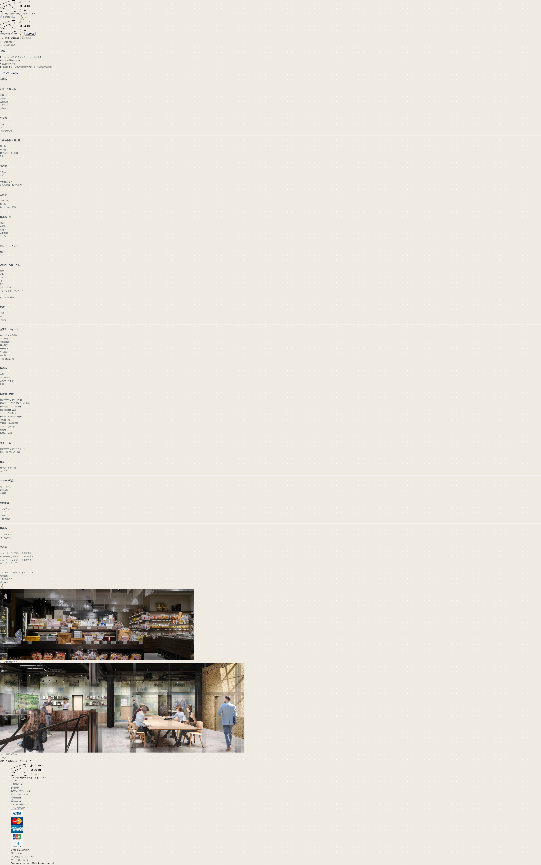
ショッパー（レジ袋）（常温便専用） (17, 553)
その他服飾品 (6, 537)
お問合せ (4, 575)
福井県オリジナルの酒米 (11, 416)
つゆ (2, 277)
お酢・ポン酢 (6, 287)
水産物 (3, 226)
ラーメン (4, 127)
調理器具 (4, 489)
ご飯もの (4, 101)
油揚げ (3, 229)
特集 (3, 51)
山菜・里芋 (5, 200)
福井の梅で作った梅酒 (10, 452)
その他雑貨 (5, 518)
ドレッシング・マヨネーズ (12, 290)
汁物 (2, 156)
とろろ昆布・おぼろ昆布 (11, 185)
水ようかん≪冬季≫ (9, 335)
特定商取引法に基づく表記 (23, 856)
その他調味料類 (7, 297)
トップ (3, 757)
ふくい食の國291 (7, 41)
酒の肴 (3, 146)
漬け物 (3, 149)
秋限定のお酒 (6, 433)
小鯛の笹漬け (6, 181)
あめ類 (3, 355)
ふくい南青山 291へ (20, 807)
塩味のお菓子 (6, 341)
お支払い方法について (21, 790)
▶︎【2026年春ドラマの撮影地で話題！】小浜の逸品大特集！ (27, 66)
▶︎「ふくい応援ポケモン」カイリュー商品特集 (20, 56)
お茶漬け (4, 108)
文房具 (3, 515)
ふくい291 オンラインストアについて (17, 572)
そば (2, 123)
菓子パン (4, 348)
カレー (3, 251)
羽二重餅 (4, 338)
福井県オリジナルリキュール (13, 448)
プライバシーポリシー (21, 859)
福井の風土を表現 (8, 409)
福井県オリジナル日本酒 (11, 399)
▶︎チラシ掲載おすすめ (10, 60)
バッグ (3, 512)
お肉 (2, 222)
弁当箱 (3, 493)
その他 (3, 236)
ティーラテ (5, 377)
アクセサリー (6, 534)
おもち (3, 98)
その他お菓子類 (7, 358)
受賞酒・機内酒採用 (9, 423)
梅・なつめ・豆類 (8, 207)
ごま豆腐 (4, 232)
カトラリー (5, 470)
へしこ (3, 171)
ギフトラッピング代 (9, 563)
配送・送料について (20, 794)
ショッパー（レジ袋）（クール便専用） (18, 556)
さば (2, 178)
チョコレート (6, 351)
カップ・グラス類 (8, 467)
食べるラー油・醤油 (9, 152)
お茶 (2, 374)
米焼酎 (3, 429)
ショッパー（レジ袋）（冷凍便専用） (17, 559)
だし (2, 273)
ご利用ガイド (6, 579)
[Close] (30, 34)
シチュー (4, 255)
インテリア (5, 508)
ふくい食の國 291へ (20, 804)
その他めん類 (6, 130)
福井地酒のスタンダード (11, 406)
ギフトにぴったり (8, 426)
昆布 (2, 270)
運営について (17, 853)
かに (2, 175)
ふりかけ (4, 104)
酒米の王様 (5, 419)
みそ (2, 283)
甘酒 (2, 384)
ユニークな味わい (8, 413)
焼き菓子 (4, 345)
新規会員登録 (25, 38)
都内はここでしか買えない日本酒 (15, 403)
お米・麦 (4, 94)
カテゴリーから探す (10, 73)
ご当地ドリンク (7, 380)
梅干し (3, 203)
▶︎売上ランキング (8, 63)
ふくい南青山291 (7, 44)
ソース (3, 294)
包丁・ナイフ (6, 486)
